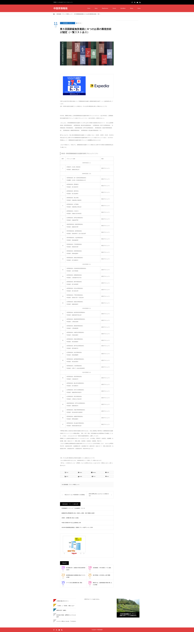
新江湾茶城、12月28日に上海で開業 (101, 575)
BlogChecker (105, 8)
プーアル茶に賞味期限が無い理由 (74, 582)
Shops (131, 8)
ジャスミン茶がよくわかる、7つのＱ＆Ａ (66, 621)
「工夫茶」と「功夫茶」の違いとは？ (65, 605)
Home (88, 8)
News (96, 8)
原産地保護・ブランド (67, 23)
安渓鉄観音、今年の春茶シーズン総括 (102, 567)
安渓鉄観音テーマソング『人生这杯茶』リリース (73, 508)
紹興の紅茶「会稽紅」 (61, 610)
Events (114, 8)
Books (139, 8)
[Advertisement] (127, 44)
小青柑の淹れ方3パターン (62, 601)
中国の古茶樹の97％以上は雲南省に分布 (71, 522)
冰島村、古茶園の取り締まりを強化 (70, 517)
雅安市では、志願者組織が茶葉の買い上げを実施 (102, 583)
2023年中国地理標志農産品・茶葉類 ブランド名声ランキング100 (77, 527)
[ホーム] (53, 14)
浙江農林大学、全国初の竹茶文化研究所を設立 (75, 568)
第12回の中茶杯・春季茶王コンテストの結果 (66, 615)
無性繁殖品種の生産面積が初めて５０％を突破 (75, 576)
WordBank (122, 8)
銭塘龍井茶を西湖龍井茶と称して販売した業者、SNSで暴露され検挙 (78, 513)
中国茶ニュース (76, 484)
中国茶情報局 (60, 8)
